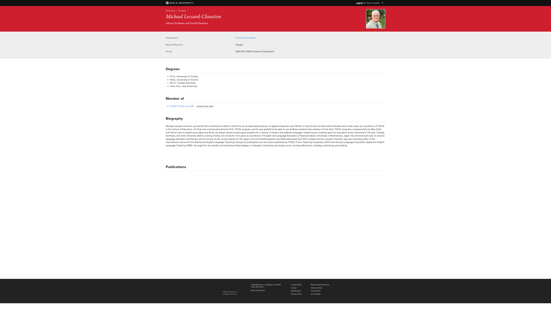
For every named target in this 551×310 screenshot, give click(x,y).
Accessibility (315, 294)
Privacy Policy (296, 294)
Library (293, 288)
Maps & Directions (258, 290)
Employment (296, 291)
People (182, 10)
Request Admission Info (320, 285)
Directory (170, 10)
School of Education (245, 37)
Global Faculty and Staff (182, 106)
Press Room (315, 291)
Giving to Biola (316, 288)
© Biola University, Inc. (230, 292)
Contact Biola (296, 285)
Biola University (182, 3)
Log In (359, 3)
